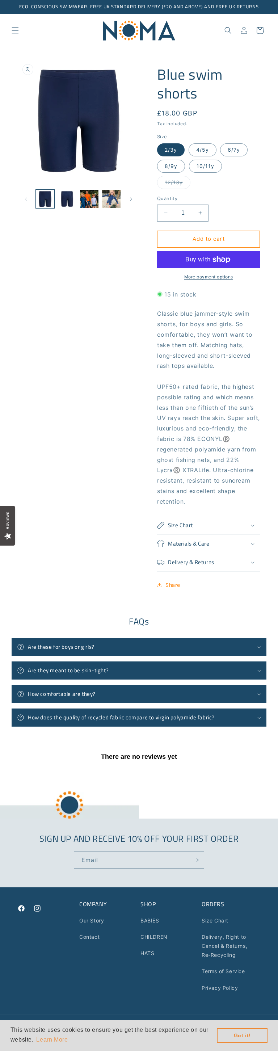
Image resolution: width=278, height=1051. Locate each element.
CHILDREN (154, 937)
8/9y (171, 166)
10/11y (205, 166)
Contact (89, 937)
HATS (147, 953)
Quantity (167, 198)
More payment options (208, 276)
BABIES (149, 920)
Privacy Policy (220, 988)
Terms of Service (223, 971)
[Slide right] (131, 199)
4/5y (202, 150)
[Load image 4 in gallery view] (111, 199)
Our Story (91, 920)
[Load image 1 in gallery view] (45, 199)
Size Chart (215, 920)
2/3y (171, 150)
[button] (15, 30)
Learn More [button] (52, 1040)
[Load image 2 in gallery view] (67, 199)
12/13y (177, 184)
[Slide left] (26, 199)
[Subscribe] (196, 860)
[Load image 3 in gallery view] (89, 199)
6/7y (234, 150)
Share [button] (172, 585)
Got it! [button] (242, 1035)
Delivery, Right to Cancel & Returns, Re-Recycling (224, 946)
